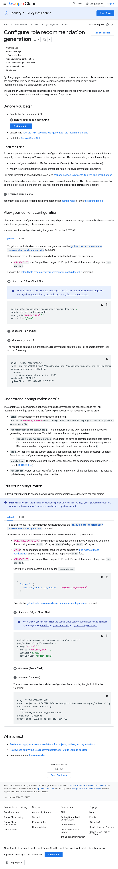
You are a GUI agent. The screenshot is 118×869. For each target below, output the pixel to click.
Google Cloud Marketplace (10, 823)
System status (39, 827)
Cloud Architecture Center (70, 830)
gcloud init (35, 294)
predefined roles (94, 200)
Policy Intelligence (38, 13)
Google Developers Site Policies (86, 788)
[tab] (10, 238)
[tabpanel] (59, 316)
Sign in (110, 3)
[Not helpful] (112, 24)
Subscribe (53, 854)
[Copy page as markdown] (44, 39)
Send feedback (102, 32)
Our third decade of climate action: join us (85, 848)
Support (36, 817)
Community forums (41, 812)
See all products (11, 812)
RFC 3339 (23, 465)
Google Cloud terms (52, 848)
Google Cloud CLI (30, 138)
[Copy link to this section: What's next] (26, 737)
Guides (65, 24)
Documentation (20, 24)
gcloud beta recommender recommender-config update (56, 603)
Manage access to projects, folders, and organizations (83, 175)
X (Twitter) (94, 822)
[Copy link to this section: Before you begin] (36, 106)
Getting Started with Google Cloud (70, 818)
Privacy (23, 848)
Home (6, 24)
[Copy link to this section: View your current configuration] (60, 213)
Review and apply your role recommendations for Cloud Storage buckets (48, 749)
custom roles (68, 200)
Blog (91, 812)
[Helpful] (107, 24)
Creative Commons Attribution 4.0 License (87, 785)
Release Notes (39, 822)
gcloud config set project (76, 294)
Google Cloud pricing (13, 817)
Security (15, 13)
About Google (10, 848)
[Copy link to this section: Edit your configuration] (45, 486)
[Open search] (74, 4)
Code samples (68, 824)
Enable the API (21, 126)
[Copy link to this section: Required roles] (27, 147)
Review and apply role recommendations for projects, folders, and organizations (53, 744)
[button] (62, 120)
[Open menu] (5, 3)
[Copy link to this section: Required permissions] (36, 194)
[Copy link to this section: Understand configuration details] (62, 399)
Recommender (37, 755)
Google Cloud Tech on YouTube (99, 833)
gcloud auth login (52, 294)
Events (92, 817)
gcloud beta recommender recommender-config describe (51, 272)
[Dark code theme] (102, 304)
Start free (105, 13)
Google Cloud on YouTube (101, 827)
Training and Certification (73, 837)
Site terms (35, 848)
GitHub (64, 812)
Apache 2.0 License (45, 788)
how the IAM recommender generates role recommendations (55, 132)
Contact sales (10, 829)
